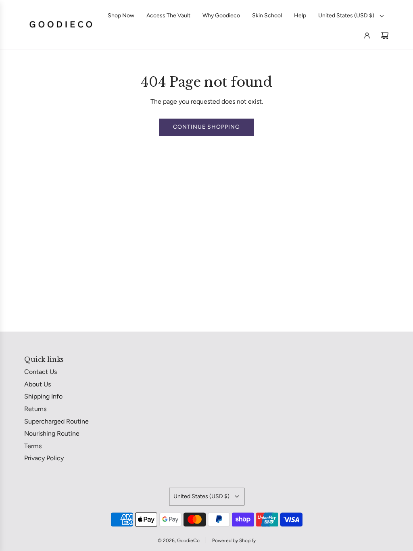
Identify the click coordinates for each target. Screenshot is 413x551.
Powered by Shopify (234, 540)
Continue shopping (206, 126)
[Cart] (385, 35)
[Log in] (367, 35)
